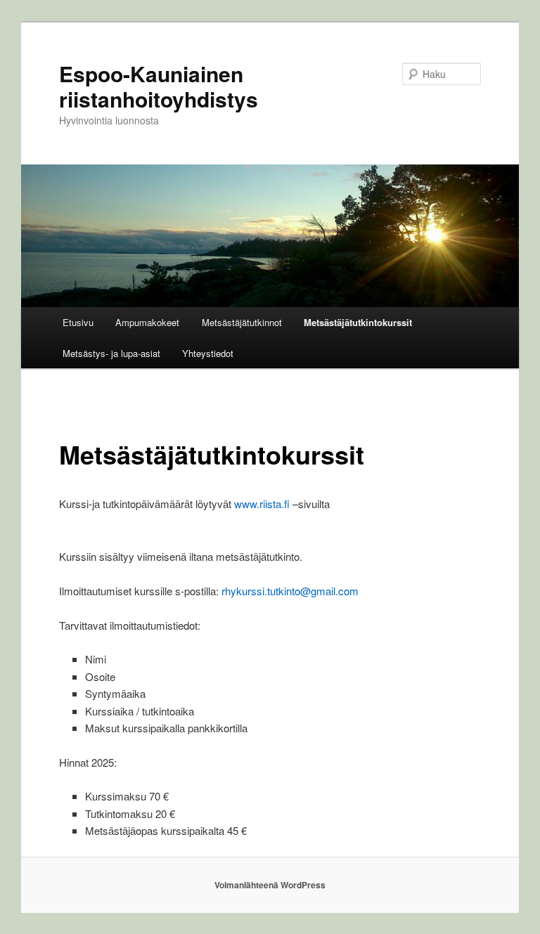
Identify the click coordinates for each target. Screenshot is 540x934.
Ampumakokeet (147, 322)
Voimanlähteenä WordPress (270, 884)
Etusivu (78, 322)
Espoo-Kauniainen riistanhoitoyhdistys (158, 86)
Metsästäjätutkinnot (242, 322)
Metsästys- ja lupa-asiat (111, 353)
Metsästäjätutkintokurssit (358, 322)
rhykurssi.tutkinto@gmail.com (290, 590)
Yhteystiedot (207, 353)
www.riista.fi (262, 503)
